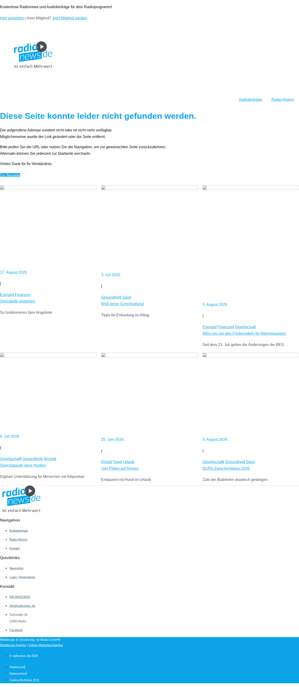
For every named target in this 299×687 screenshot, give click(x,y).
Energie (6, 295)
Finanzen (23, 295)
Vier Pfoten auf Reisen (120, 468)
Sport (126, 297)
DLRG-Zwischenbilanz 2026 (226, 468)
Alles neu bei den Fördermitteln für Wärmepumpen (244, 333)
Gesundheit (110, 297)
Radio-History (282, 100)
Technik (49, 459)
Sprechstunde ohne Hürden (23, 465)
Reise (106, 462)
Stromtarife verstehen (17, 301)
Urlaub (128, 462)
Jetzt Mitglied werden (69, 18)
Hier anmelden (12, 18)
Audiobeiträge (250, 100)
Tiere (117, 462)
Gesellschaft (245, 327)
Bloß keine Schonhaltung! (122, 304)
